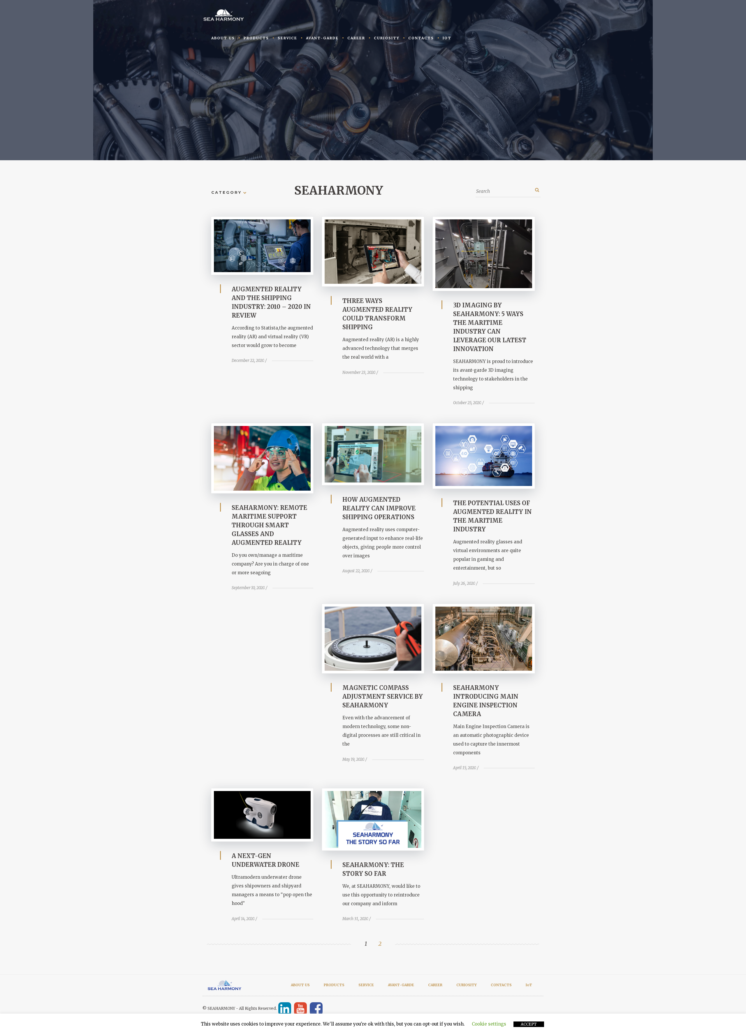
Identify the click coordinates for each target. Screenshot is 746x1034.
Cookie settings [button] (489, 1024)
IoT (447, 38)
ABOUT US (223, 38)
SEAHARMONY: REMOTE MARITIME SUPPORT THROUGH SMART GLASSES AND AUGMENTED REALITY (269, 525)
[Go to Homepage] (224, 14)
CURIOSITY (387, 38)
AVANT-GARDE (322, 38)
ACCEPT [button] (529, 1024)
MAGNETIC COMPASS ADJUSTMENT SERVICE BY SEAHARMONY (382, 696)
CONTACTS (421, 38)
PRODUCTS (256, 38)
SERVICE (287, 38)
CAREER (356, 38)
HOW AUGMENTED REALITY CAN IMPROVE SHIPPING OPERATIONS (379, 508)
